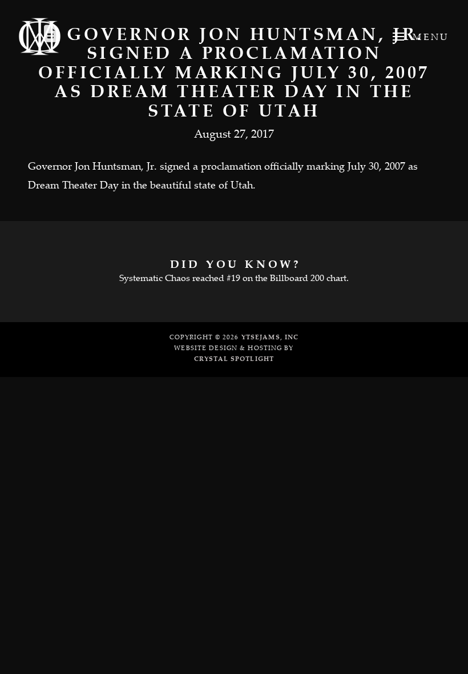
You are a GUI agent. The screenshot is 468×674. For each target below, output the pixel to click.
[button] (420, 36)
